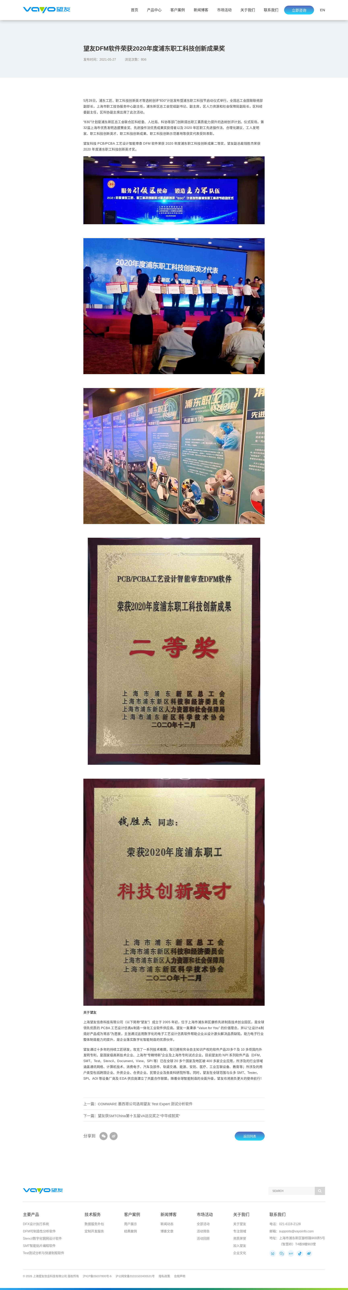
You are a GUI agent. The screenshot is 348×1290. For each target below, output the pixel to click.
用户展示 (130, 1224)
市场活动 (224, 10)
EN (322, 10)
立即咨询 (299, 10)
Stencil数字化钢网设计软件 (42, 1238)
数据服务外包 (94, 1224)
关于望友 (239, 1224)
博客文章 (167, 1231)
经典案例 (130, 1231)
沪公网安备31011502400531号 (135, 1276)
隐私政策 (164, 1276)
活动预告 (203, 1231)
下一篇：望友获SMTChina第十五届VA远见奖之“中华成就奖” (131, 1116)
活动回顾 (203, 1238)
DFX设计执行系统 (36, 1224)
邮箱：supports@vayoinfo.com (291, 1231)
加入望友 (239, 1245)
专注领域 (239, 1231)
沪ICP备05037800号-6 (97, 1276)
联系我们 (271, 10)
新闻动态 (167, 1224)
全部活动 (203, 1224)
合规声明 (179, 1276)
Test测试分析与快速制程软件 (43, 1253)
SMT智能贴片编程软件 (39, 1245)
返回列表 (249, 1136)
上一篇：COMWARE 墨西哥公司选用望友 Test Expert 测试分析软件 (138, 1104)
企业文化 (239, 1253)
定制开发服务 (94, 1231)
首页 (134, 10)
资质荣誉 (239, 1238)
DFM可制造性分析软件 (39, 1231)
